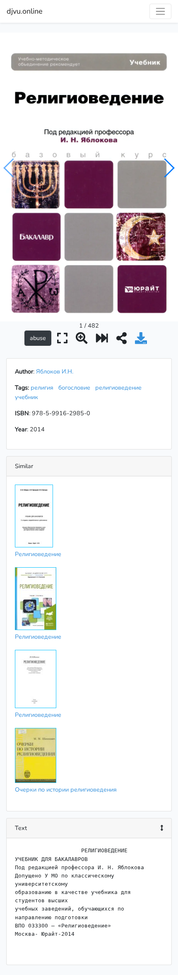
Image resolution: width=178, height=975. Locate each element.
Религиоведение (38, 554)
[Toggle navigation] (160, 11)
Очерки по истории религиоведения (66, 789)
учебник (28, 397)
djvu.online (25, 11)
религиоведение (120, 387)
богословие (76, 387)
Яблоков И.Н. (54, 371)
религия (44, 387)
